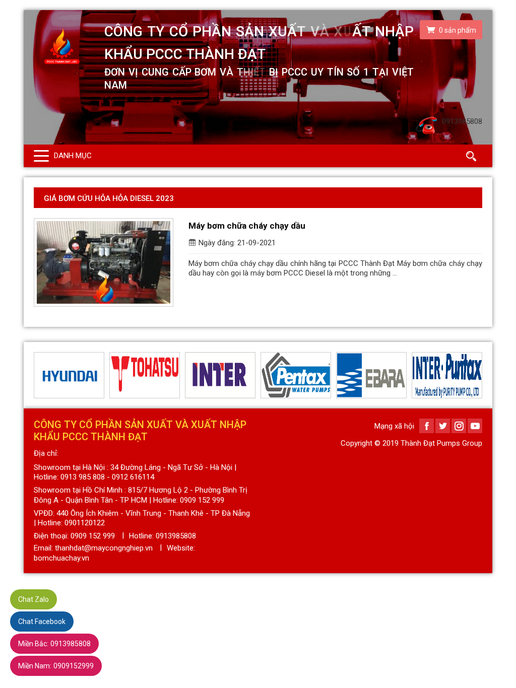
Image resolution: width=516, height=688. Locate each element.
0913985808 (54, 644)
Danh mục (73, 155)
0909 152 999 (93, 535)
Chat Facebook (42, 621)
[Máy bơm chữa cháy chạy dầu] (103, 262)
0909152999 (56, 666)
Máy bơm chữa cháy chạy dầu (246, 226)
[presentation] (40, 375)
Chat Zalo (33, 599)
